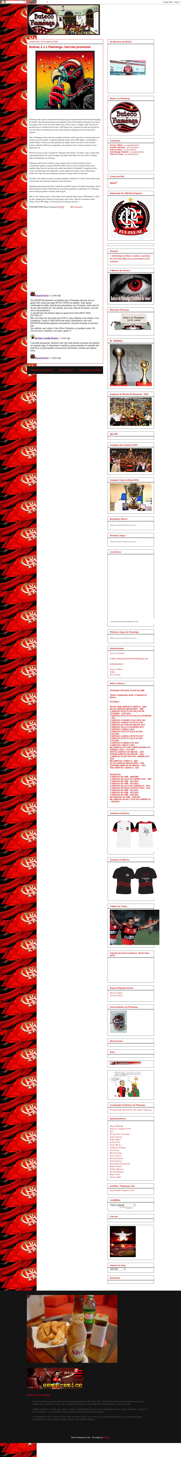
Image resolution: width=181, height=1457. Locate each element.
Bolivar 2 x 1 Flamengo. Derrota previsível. (60, 47)
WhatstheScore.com (129, 525)
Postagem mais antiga (89, 370)
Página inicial (66, 370)
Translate (129, 1207)
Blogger (107, 1437)
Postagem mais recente (41, 370)
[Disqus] (65, 250)
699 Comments (76, 207)
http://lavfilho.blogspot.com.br (122, 1190)
